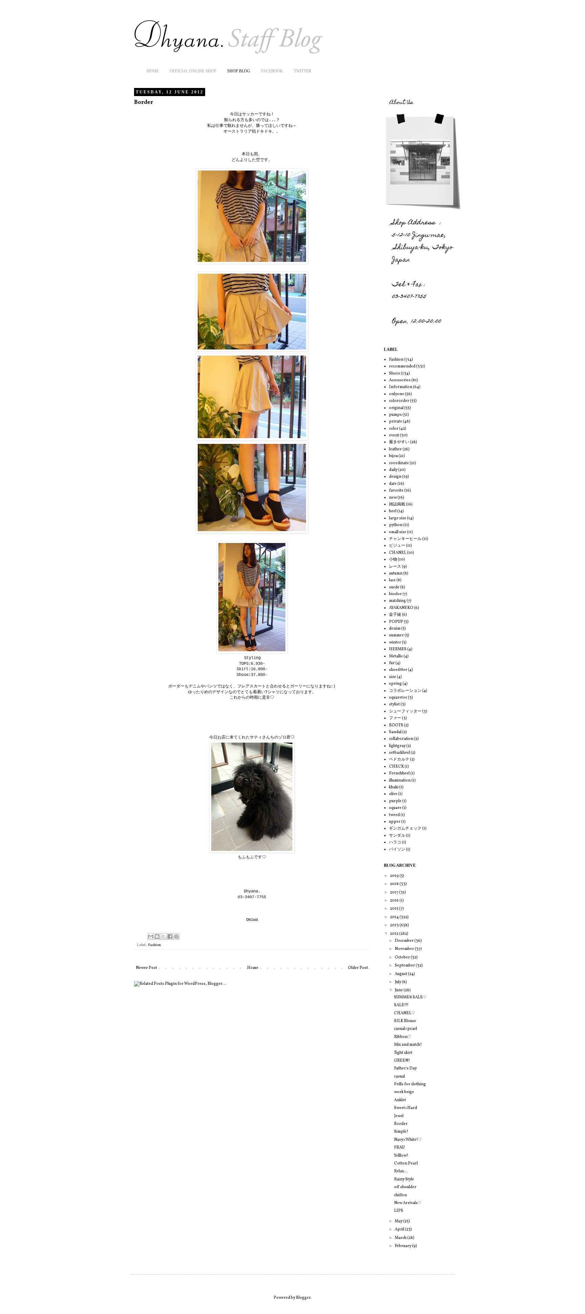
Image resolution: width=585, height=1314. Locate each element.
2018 (394, 884)
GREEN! (402, 1060)
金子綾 (395, 614)
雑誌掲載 (397, 504)
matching (397, 601)
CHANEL (397, 553)
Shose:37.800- (252, 675)
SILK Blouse (405, 1021)
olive (393, 794)
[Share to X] (163, 936)
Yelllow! (401, 1155)
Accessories (400, 380)
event (394, 435)
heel (392, 511)
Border (401, 1124)
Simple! (401, 1131)
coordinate (399, 463)
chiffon (400, 1195)
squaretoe (398, 697)
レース (395, 566)
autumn (396, 573)
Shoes (394, 373)
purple (395, 801)
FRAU (399, 1147)
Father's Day (405, 1068)
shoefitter (398, 670)
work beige (404, 1092)
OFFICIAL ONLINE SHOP (193, 71)
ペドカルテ (399, 759)
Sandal (395, 732)
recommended (402, 366)
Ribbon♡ (402, 1037)
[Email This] (150, 936)
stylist (394, 704)
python (396, 525)
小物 (393, 559)
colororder (399, 401)
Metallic (396, 656)
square (395, 808)
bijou (393, 456)
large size (397, 518)
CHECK (396, 766)
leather (395, 449)
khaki (393, 787)
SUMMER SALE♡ (410, 997)
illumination (400, 780)
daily (393, 470)
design (395, 476)
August (401, 974)
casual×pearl (405, 1029)
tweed (394, 815)
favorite (396, 490)
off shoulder (405, 1187)
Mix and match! (408, 1044)
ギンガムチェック (405, 828)
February (403, 1246)
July (398, 982)
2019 (394, 876)
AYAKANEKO (401, 608)
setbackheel (399, 752)
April (400, 1229)
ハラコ (395, 842)
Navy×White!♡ (408, 1139)
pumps (395, 414)
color (393, 428)
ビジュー (397, 545)
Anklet (400, 1100)
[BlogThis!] (157, 936)
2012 (394, 933)
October (403, 957)
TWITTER (302, 71)
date (393, 483)
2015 (394, 908)
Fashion (154, 945)
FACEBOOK (272, 71)
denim (394, 628)
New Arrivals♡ (407, 1203)
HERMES (398, 649)
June (399, 990)
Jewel (399, 1116)
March (401, 1238)
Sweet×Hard (405, 1108)
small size (397, 532)
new (393, 497)
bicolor (395, 594)
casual (399, 1076)
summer (396, 635)
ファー (395, 718)
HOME (153, 71)
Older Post (358, 968)
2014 (394, 917)
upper (394, 821)
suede (394, 587)
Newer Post (146, 968)
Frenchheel (399, 773)
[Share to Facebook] (170, 936)
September (405, 965)
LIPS (398, 1211)
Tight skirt (403, 1053)
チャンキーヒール (405, 539)
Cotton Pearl (406, 1163)
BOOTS (396, 725)
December (404, 941)
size (392, 677)
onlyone (396, 394)
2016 (394, 900)
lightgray (397, 746)
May (399, 1221)
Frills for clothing (410, 1084)
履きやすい (399, 442)
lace (392, 580)
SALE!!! (401, 1005)
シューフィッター (405, 711)
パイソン (397, 849)
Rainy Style (404, 1179)
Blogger (303, 1297)
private (395, 421)
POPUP (396, 622)
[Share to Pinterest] (176, 936)
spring (395, 683)
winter (395, 642)
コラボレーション (405, 691)
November (405, 949)
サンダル (397, 835)
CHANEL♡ (404, 1013)
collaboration (401, 739)
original (396, 408)
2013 (394, 925)
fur (392, 663)
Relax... (401, 1171)
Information (400, 387)
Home (252, 968)
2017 (394, 892)
